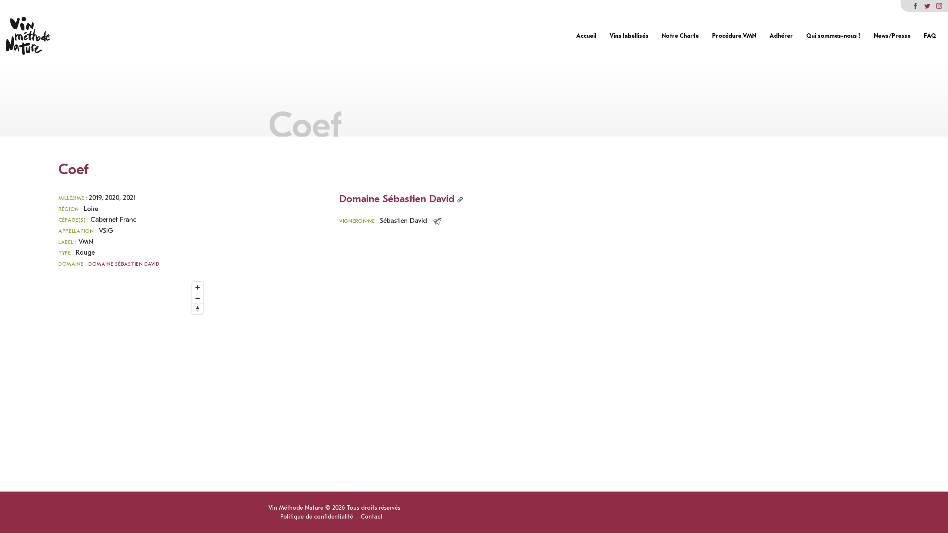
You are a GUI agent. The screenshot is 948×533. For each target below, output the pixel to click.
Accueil (587, 36)
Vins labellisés (630, 36)
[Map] (133, 352)
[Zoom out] (197, 298)
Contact (372, 516)
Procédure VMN (735, 36)
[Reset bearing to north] (197, 309)
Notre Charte (681, 36)
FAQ (930, 36)
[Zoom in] (197, 287)
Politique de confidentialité (317, 516)
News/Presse (893, 36)
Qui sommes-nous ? (834, 36)
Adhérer (782, 36)
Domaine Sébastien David (124, 264)
